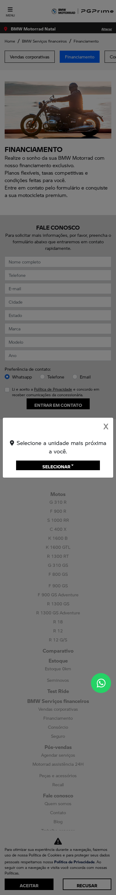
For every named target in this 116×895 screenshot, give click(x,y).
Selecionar (56, 465)
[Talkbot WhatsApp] (101, 683)
